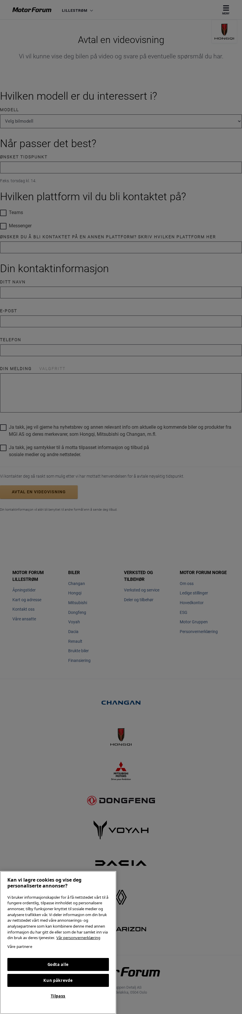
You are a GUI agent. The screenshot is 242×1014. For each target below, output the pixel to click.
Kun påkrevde (58, 980)
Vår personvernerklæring (78, 937)
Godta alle (58, 964)
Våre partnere (19, 946)
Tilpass (58, 996)
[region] (58, 942)
